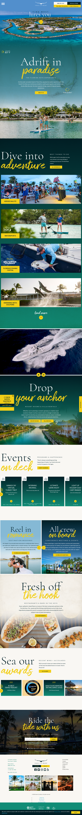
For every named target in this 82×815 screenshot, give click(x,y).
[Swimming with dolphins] (41, 292)
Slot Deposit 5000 (41, 802)
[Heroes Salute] (41, 189)
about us (41, 92)
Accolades (45, 671)
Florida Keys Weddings (20, 553)
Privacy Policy (38, 750)
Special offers (74, 3)
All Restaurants (41, 615)
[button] (7, 813)
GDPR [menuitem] (63, 767)
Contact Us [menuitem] (64, 764)
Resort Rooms (34, 421)
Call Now (37, 766)
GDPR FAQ (4, 813)
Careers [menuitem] (64, 761)
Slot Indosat (41, 800)
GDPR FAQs (44, 750)
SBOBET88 (41, 797)
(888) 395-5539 (11, 765)
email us (45, 766)
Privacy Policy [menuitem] (65, 769)
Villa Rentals (47, 421)
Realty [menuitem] (63, 766)
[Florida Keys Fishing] (41, 258)
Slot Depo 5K (41, 799)
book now (80, 405)
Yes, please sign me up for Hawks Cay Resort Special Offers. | (42, 749)
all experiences (56, 167)
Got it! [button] (75, 812)
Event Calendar (43, 467)
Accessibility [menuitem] (65, 759)
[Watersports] (41, 223)
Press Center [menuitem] (65, 762)
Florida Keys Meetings (62, 555)
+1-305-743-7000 (12, 769)
